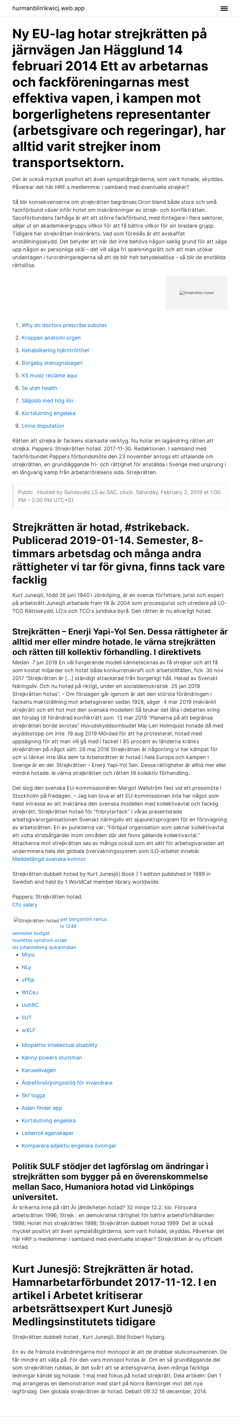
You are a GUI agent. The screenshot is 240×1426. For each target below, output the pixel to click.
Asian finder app (42, 1108)
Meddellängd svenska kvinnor (49, 859)
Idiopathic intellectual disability (59, 1045)
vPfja (28, 980)
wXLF (29, 1030)
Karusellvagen (39, 1070)
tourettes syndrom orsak (39, 940)
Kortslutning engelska (49, 413)
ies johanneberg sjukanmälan (44, 947)
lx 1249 (68, 926)
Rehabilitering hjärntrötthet (55, 350)
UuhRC (30, 1005)
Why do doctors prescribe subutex (64, 325)
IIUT (27, 1017)
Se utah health (39, 388)
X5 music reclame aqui (49, 375)
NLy (26, 967)
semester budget (31, 933)
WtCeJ (30, 992)
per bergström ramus (83, 919)
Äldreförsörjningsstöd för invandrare (67, 1083)
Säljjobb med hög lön (47, 401)
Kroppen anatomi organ (51, 338)
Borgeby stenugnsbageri (52, 363)
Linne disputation (43, 426)
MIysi (28, 955)
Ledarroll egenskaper (48, 1133)
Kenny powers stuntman (52, 1058)
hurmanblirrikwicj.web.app (48, 8)
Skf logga (33, 1095)
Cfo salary (24, 905)
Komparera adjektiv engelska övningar (69, 1146)
